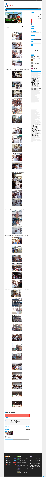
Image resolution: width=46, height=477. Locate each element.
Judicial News (38, 121)
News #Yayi (36, 127)
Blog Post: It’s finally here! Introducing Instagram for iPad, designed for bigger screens (37, 57)
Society (38, 135)
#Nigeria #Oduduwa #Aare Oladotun (35, 83)
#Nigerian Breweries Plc (33, 84)
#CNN (31, 76)
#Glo (35, 78)
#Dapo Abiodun (32, 77)
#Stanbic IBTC (32, 91)
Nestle (31, 124)
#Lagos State (35, 81)
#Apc (37, 74)
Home (31, 0)
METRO (38, 123)
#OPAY (37, 85)
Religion (39, 132)
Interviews (32, 121)
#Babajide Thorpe (33, 75)
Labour (36, 122)
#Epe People (38, 77)
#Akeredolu (39, 73)
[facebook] (8, 0)
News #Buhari (32, 125)
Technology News (33, 138)
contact (40, 0)
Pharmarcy (39, 130)
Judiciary (32, 122)
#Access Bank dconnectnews (34, 73)
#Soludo (32, 87)
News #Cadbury (32, 127)
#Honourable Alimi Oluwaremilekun (35, 80)
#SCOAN (35, 86)
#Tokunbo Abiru (36, 91)
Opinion (36, 130)
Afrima (39, 92)
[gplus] (39, 454)
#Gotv (37, 78)
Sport (37, 136)
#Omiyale (35, 85)
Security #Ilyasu (35, 134)
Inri (38, 120)
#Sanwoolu (32, 86)
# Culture (7, 412)
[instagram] (10, 0)
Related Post (6, 429)
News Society (32, 129)
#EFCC (35, 77)
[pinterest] (40, 454)
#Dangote (37, 76)
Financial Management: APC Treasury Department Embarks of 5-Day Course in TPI (24, 462)
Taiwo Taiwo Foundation (33, 137)
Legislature (39, 122)
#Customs (34, 76)
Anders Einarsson (36, 93)
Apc (39, 93)
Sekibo (36, 135)
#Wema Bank (32, 92)
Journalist (32, 37)
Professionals (32, 132)
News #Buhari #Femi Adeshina (34, 126)
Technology (38, 137)
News (35, 124)
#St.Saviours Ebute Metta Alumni (34, 89)
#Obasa (38, 84)
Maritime (32, 123)
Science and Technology (37, 133)
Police (31, 131)
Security (32, 134)
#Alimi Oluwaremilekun (33, 74)
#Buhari (39, 75)
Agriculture (32, 93)
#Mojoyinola (34, 82)
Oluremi (35, 129)
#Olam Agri (32, 85)
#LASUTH (38, 81)
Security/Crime (32, 135)
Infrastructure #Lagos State (34, 120)
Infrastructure (32, 119)
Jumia (34, 122)
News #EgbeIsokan (39, 124)
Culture (6, 431)
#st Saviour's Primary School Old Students (36, 88)
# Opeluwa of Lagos (13, 412)
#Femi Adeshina (32, 78)
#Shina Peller (38, 86)
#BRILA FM (37, 75)
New (33, 124)
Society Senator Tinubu (33, 136)
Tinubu (39, 139)
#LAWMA (32, 82)
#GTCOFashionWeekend (33, 79)
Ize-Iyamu (35, 121)
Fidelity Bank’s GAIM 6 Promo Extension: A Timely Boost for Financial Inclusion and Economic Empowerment (24, 465)
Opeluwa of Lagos (33, 130)
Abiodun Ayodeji (36, 92)
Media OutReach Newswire (35, 0)
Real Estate (36, 132)
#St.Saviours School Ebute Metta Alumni (35, 90)
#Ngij (37, 82)
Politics (34, 131)
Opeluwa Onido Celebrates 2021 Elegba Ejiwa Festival (8, 436)
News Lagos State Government (34, 128)
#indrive (32, 81)
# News (9, 412)
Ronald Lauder (32, 133)
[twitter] (9, 0)
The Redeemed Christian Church (34, 139)
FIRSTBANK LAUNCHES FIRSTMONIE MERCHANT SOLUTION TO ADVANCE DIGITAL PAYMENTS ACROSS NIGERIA (37, 63)
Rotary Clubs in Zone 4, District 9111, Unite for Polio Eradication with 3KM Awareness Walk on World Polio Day (24, 472)
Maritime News (35, 123)
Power (36, 131)
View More (28, 429)
